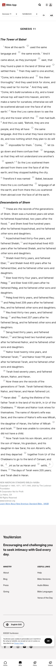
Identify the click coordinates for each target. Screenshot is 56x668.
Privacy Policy (19, 643)
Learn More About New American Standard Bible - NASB (24, 503)
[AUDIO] (44, 15)
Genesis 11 (6, 14)
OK (48, 641)
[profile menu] (48, 5)
